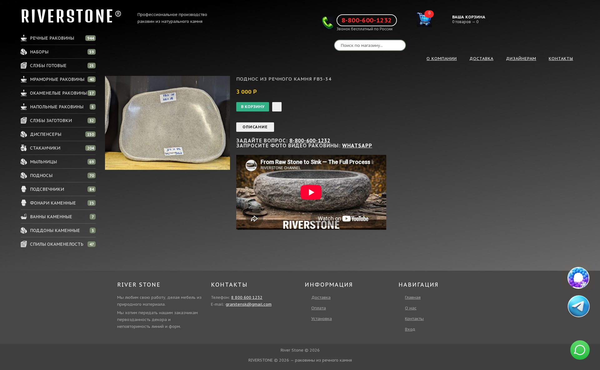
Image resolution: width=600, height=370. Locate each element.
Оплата (318, 308)
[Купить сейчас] (277, 106)
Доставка (321, 297)
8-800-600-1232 (367, 20)
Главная (413, 297)
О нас (411, 308)
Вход (410, 329)
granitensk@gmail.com (249, 304)
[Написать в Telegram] (578, 306)
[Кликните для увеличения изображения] (167, 123)
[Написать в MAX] (578, 278)
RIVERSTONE (67, 16)
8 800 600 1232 (246, 297)
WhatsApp (357, 145)
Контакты (414, 318)
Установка (321, 318)
